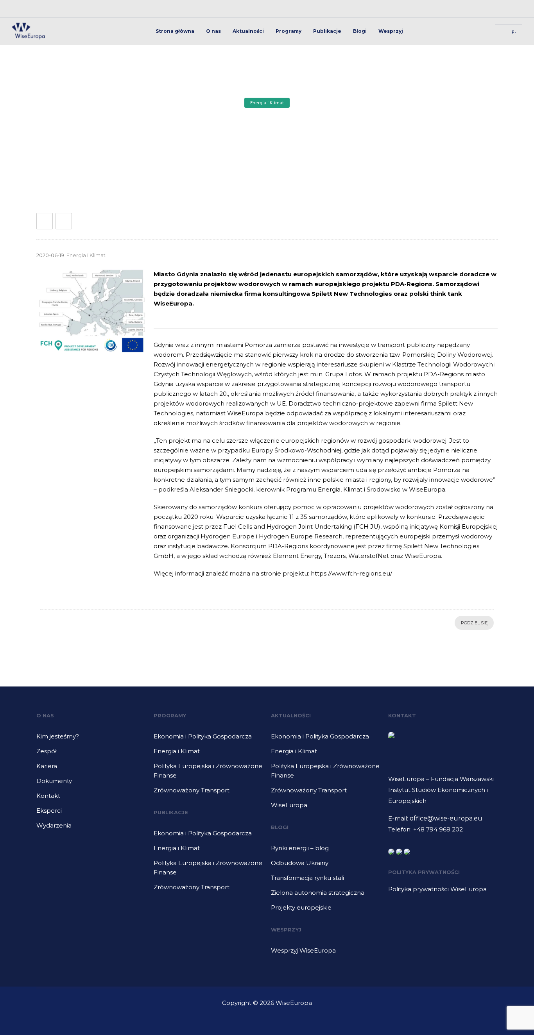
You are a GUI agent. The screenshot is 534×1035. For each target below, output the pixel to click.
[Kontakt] (91, 798)
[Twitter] (513, 8)
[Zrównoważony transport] (208, 790)
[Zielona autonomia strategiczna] (325, 895)
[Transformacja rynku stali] (325, 880)
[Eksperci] (91, 813)
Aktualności (248, 31)
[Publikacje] (208, 836)
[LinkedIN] (496, 8)
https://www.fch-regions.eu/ (351, 573)
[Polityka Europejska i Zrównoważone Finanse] (208, 774)
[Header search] (479, 31)
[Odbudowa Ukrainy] (325, 865)
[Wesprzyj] (325, 950)
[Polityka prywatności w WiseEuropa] (443, 889)
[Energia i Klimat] (208, 754)
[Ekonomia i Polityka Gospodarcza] (208, 739)
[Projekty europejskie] (325, 907)
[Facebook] (479, 8)
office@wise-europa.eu (446, 818)
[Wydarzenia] (91, 825)
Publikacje (327, 31)
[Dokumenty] (91, 783)
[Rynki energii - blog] (325, 851)
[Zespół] (91, 754)
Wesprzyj (390, 31)
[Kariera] (91, 769)
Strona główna (175, 31)
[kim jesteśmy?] (91, 739)
